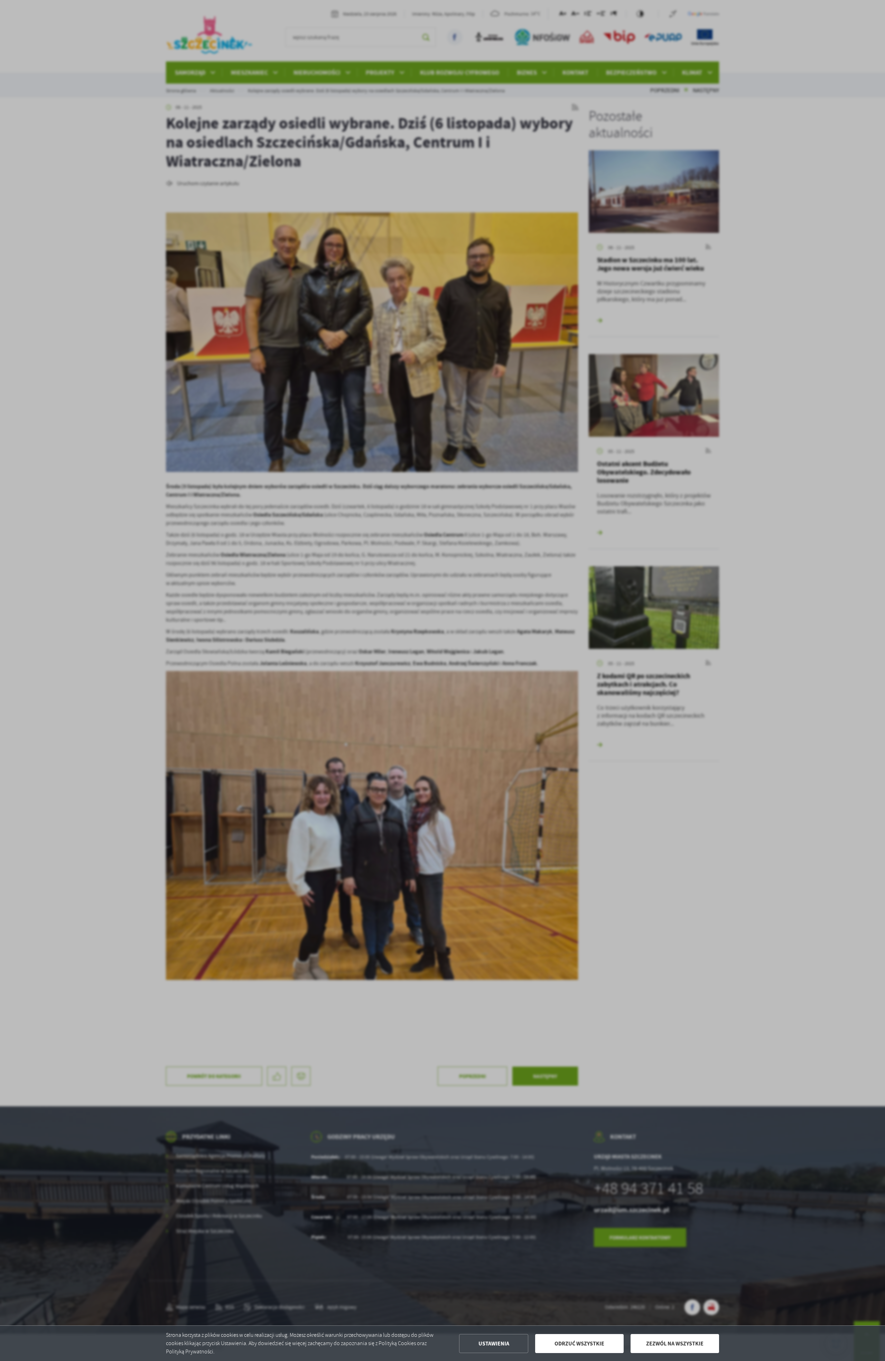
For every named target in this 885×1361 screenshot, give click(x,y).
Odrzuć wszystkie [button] (579, 1343)
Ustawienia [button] (493, 1343)
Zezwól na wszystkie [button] (675, 1343)
